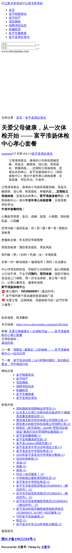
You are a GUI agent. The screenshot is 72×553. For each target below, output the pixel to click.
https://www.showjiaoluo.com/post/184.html (42, 324)
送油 (21, 462)
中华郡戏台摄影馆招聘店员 (36, 478)
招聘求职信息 (18, 25)
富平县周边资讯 (19, 37)
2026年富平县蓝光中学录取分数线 (40, 454)
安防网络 (15, 21)
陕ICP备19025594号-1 (18, 539)
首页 (12, 10)
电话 (21, 520)
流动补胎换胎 (27, 458)
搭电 (21, 470)
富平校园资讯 (18, 13)
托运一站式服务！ (30, 474)
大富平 (45, 547)
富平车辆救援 (18, 33)
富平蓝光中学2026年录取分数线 (39, 524)
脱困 (21, 466)
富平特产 (15, 17)
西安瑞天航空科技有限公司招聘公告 (42, 420)
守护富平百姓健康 (30, 516)
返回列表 (7, 342)
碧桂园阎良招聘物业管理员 (36, 408)
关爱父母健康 (18, 331)
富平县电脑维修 (28, 435)
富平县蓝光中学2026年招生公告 (39, 447)
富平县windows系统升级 (34, 443)
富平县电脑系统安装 (31, 439)
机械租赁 (15, 29)
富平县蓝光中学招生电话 (34, 451)
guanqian (6, 153)
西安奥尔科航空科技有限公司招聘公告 (43, 424)
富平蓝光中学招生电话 (33, 481)
